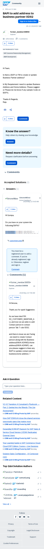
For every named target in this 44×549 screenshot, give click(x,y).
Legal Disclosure (33, 530)
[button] (5, 43)
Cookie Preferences (11, 543)
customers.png (16, 241)
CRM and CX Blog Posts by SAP (17, 413)
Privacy (11, 524)
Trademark (11, 537)
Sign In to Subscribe (28, 21)
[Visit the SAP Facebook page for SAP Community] (16, 517)
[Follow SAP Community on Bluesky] (20, 517)
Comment (23, 119)
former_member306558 (19, 32)
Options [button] (40, 22)
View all (6, 504)
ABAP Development (10, 57)
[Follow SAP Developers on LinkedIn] (28, 517)
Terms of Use (33, 524)
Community (16, 3)
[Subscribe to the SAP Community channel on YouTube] (24, 517)
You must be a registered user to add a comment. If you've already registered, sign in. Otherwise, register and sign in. (21, 258)
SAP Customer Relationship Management (17, 53)
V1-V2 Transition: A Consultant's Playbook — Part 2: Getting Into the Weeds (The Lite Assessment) (21, 407)
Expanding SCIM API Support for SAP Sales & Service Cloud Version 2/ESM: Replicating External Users (21, 432)
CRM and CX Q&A (10, 9)
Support (33, 537)
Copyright (11, 530)
